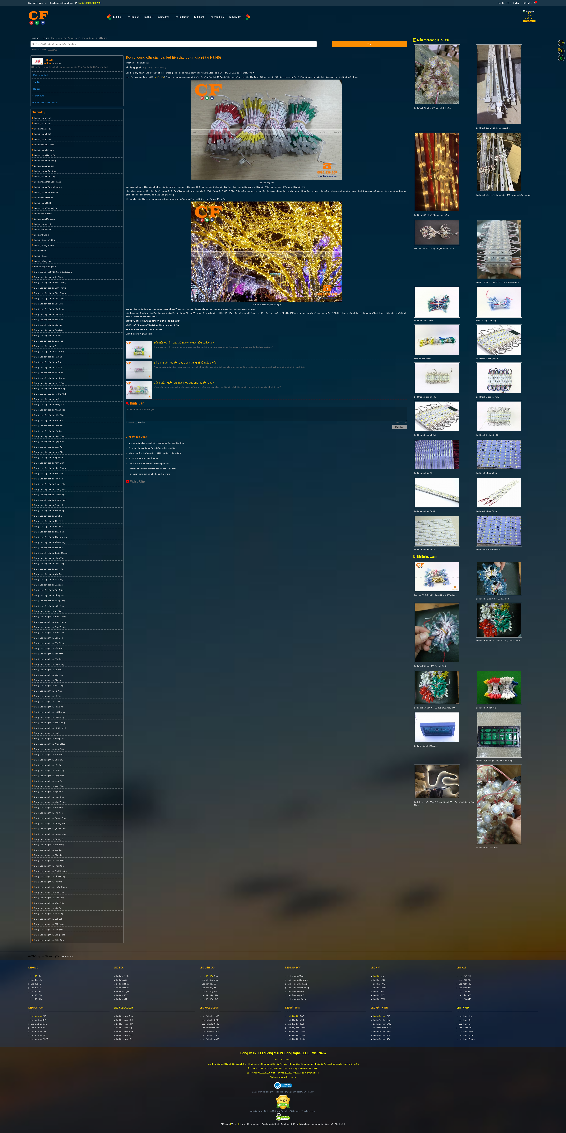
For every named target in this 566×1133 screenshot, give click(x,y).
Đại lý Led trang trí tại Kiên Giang (49, 749)
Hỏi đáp (37, 89)
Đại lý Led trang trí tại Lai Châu (48, 760)
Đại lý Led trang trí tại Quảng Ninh (49, 834)
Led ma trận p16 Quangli (425, 746)
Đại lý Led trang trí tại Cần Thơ (48, 675)
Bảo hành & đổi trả (270, 1124)
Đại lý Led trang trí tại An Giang (48, 611)
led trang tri (52, 50)
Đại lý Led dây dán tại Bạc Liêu (48, 304)
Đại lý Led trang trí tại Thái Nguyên (50, 871)
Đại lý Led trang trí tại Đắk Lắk (47, 919)
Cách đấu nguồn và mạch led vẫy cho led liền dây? (184, 382)
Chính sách (340, 1124)
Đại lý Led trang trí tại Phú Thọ (48, 807)
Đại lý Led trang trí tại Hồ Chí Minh (49, 728)
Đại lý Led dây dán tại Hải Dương (49, 378)
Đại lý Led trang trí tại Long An (47, 781)
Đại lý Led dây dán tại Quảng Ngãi (49, 494)
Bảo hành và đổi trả (37, 3)
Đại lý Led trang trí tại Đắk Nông (48, 924)
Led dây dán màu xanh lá (45, 192)
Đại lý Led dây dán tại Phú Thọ (48, 473)
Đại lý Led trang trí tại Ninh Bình (48, 797)
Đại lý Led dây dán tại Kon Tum (48, 420)
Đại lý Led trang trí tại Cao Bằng (48, 664)
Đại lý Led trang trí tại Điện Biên (48, 940)
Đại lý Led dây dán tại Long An (47, 447)
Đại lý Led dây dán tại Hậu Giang (49, 388)
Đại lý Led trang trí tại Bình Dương (49, 616)
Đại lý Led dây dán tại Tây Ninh (48, 521)
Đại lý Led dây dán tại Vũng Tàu (48, 558)
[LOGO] (38, 16)
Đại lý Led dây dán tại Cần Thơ (48, 341)
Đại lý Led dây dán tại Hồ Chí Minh (49, 394)
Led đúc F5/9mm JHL (486, 708)
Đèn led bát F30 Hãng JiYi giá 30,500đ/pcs (434, 248)
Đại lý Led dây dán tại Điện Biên (48, 606)
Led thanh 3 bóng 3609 (425, 397)
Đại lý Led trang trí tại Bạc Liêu (48, 638)
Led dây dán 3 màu (42, 123)
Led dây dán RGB (42, 203)
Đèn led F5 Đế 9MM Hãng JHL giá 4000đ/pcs (435, 595)
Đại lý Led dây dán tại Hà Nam (47, 357)
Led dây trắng (40, 256)
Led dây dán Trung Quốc (45, 208)
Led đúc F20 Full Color (486, 848)
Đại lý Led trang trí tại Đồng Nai (48, 929)
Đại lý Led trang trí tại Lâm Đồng (48, 770)
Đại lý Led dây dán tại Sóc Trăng (48, 510)
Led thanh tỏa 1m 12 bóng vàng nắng (431, 215)
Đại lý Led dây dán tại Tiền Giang (49, 542)
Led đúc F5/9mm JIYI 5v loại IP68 (430, 666)
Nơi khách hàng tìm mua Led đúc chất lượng (149, 474)
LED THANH (463, 1007)
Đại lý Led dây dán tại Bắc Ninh (48, 319)
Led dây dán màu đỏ (43, 197)
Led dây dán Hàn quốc (44, 155)
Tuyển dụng (38, 96)
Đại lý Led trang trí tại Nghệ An (48, 791)
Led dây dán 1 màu (42, 118)
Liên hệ (526, 3)
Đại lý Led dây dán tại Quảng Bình (49, 484)
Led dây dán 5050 (42, 134)
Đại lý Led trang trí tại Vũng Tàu (48, 892)
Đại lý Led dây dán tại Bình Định (48, 298)
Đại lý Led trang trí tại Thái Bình (48, 866)
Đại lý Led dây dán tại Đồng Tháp (49, 600)
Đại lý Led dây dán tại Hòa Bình (48, 372)
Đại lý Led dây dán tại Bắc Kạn (48, 314)
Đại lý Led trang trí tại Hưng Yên (48, 738)
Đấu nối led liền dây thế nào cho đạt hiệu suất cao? (184, 342)
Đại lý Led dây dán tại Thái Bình (48, 532)
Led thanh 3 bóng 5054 (487, 358)
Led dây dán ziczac (42, 213)
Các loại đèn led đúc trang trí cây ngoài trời (149, 463)
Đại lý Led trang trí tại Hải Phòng (48, 717)
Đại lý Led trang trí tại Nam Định (48, 786)
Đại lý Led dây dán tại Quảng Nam (49, 489)
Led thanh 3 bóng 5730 (487, 435)
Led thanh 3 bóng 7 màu (487, 397)
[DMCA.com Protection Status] (283, 1102)
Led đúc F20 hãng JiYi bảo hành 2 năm (432, 108)
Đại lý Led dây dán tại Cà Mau (47, 335)
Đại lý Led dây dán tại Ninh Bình (48, 463)
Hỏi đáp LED (503, 3)
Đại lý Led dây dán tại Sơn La (47, 516)
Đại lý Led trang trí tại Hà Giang (48, 685)
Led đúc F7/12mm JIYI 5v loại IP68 (492, 599)
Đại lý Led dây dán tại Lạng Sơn (48, 441)
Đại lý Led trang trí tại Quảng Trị (48, 839)
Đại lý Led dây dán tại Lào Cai (47, 431)
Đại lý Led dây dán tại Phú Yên (48, 479)
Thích (128, 63)
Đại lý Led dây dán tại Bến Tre (47, 325)
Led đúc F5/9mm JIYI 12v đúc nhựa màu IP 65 (498, 640)
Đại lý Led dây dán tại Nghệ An (48, 457)
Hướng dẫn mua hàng (250, 1124)
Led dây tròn (39, 251)
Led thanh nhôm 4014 (486, 473)
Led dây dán (293, 1016)
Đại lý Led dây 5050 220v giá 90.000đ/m (52, 272)
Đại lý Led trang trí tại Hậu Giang (49, 722)
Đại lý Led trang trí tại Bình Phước (49, 622)
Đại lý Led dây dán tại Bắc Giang (49, 309)
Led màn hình (379, 1016)
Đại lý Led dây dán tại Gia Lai (47, 346)
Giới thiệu (225, 1124)
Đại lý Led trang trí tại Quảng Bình (49, 818)
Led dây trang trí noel (43, 245)
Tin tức (516, 3)
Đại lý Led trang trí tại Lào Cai (47, 765)
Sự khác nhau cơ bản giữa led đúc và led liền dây (152, 448)
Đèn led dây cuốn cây (486, 320)
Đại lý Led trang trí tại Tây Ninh (48, 855)
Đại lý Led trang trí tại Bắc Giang (48, 643)
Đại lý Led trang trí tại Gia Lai (47, 680)
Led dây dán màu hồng (44, 160)
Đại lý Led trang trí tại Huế (46, 733)
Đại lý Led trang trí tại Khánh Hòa (49, 744)
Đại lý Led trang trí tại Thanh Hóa (49, 860)
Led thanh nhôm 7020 (424, 549)
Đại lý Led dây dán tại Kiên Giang (49, 415)
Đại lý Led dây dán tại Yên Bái (47, 574)
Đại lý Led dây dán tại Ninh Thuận (49, 468)
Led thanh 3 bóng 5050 (425, 435)
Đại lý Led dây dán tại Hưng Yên (48, 404)
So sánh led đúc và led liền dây (143, 458)
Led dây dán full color (43, 144)
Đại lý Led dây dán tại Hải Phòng (49, 383)
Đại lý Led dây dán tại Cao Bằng (48, 330)
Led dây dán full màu (43, 150)
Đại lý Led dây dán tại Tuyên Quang (50, 553)
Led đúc (34, 976)
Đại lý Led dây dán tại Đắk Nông (48, 590)
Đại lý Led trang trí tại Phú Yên (48, 813)
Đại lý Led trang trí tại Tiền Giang (49, 876)
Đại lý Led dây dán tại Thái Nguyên (50, 537)
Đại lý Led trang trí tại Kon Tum (48, 754)
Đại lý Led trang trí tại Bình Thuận (49, 627)
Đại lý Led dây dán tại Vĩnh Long (48, 563)
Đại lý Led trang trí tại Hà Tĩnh (47, 701)
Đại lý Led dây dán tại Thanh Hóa (49, 526)
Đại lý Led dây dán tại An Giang (48, 277)
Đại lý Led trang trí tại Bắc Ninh (48, 654)
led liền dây (159, 77)
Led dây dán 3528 (42, 129)
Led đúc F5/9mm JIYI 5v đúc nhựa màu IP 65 (435, 708)
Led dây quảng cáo (42, 224)
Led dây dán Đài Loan (44, 219)
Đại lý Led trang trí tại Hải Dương (49, 712)
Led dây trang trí (41, 235)
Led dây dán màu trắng (44, 171)
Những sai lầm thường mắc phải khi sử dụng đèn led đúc (155, 453)
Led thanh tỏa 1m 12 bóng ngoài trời (493, 128)
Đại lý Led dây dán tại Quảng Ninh (49, 500)
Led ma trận (36, 1016)
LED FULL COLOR (123, 1007)
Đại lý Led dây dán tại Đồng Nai (48, 595)
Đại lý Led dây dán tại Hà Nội (47, 362)
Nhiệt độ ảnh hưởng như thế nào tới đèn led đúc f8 (152, 469)
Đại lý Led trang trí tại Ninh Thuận (49, 802)
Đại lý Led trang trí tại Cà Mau (47, 669)
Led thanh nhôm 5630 (486, 511)
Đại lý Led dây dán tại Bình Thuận (49, 293)
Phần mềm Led (40, 75)
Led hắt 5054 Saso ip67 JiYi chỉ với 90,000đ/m (497, 282)
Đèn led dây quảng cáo (44, 266)
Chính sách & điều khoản (45, 102)
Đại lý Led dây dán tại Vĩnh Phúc (48, 569)
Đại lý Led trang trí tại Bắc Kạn (47, 648)
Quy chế (329, 1124)
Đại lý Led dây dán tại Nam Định (48, 452)
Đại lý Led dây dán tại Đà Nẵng (48, 579)
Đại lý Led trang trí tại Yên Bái (47, 908)
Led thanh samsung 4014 (488, 549)
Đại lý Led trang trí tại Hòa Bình (48, 707)
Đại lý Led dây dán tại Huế (46, 399)
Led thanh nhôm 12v (423, 473)
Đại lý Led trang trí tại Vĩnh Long (48, 897)
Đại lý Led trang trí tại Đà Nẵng (48, 913)
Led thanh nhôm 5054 (424, 511)
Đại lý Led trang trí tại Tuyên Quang (50, 887)
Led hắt (376, 976)
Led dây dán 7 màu (42, 139)
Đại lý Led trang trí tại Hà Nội (47, 696)
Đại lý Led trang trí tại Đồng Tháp (49, 935)
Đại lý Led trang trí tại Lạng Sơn (48, 775)
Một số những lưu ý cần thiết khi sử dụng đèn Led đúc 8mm (156, 443)
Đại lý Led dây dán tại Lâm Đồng (49, 436)
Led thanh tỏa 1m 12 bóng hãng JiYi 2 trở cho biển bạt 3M (503, 195)
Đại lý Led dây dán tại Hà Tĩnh (47, 367)
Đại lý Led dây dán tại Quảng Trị (48, 505)
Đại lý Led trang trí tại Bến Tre (47, 659)
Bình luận (140, 63)
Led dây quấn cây (42, 229)
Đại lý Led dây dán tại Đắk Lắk (47, 585)
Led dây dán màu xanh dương (47, 187)
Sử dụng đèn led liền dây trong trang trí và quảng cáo (185, 362)
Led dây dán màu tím (43, 166)
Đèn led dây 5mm (422, 358)
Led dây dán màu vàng (44, 176)
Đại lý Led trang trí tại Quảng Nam (49, 823)
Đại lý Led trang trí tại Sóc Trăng (48, 844)
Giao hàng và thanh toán (61, 3)
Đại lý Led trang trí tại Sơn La (47, 850)
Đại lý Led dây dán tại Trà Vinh (48, 547)
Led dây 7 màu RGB (423, 320)
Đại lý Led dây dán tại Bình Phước (49, 288)
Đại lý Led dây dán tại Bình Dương (49, 282)
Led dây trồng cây (42, 261)
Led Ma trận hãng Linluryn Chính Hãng (494, 760)
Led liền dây (207, 976)
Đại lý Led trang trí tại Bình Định (48, 632)
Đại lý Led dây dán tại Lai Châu (48, 426)
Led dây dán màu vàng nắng (47, 182)
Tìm (369, 44)
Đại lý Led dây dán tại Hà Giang (48, 351)
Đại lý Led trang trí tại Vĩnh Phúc (48, 903)
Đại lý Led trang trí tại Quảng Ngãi (49, 829)
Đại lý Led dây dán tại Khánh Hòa (49, 410)
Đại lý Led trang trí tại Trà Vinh (47, 882)
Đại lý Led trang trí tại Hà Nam (47, 691)
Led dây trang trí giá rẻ (44, 240)
